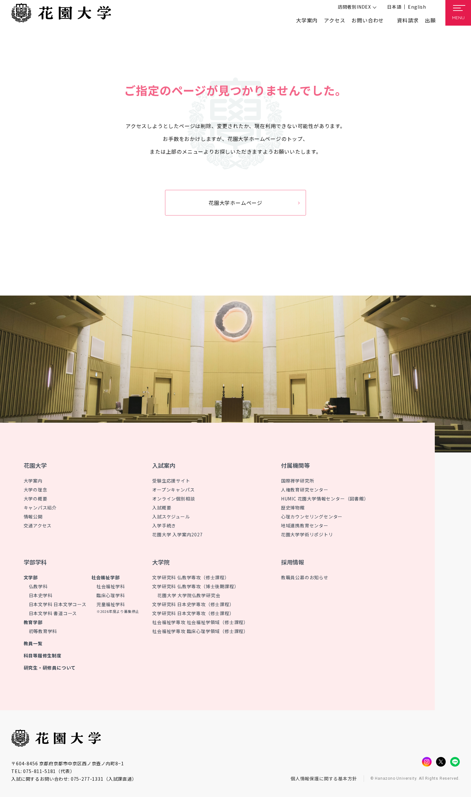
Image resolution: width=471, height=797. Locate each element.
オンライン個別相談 (173, 498)
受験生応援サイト (171, 480)
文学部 (31, 577)
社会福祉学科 (110, 586)
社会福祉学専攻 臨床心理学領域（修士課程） (200, 631)
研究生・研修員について (50, 667)
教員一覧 (33, 643)
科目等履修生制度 (43, 655)
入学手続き (164, 525)
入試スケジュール (171, 516)
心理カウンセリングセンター (312, 516)
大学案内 (33, 480)
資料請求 (407, 20)
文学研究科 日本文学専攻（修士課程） (193, 613)
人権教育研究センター (304, 489)
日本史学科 (41, 595)
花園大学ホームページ (235, 203)
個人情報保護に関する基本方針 (324, 778)
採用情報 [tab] (292, 562)
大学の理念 (35, 489)
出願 (430, 20)
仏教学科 (38, 586)
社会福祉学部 (105, 577)
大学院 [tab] (160, 562)
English (417, 7)
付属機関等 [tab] (295, 465)
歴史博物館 (293, 507)
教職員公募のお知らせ (304, 577)
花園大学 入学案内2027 (177, 534)
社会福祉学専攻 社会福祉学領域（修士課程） (200, 622)
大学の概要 (35, 498)
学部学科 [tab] (35, 562)
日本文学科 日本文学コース (58, 604)
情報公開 (33, 516)
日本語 (394, 7)
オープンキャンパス (173, 489)
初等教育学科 (43, 631)
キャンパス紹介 (40, 507)
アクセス (334, 20)
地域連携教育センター (304, 525)
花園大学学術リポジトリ (307, 534)
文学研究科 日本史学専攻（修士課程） (193, 604)
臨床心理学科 (110, 595)
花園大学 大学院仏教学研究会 (188, 595)
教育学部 (33, 622)
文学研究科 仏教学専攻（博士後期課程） (195, 586)
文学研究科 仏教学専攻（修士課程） (190, 577)
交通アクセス (38, 525)
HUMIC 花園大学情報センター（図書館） (325, 498)
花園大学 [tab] (35, 465)
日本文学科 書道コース (53, 613)
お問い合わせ (367, 20)
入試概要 (161, 507)
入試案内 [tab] (163, 465)
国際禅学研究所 (297, 480)
